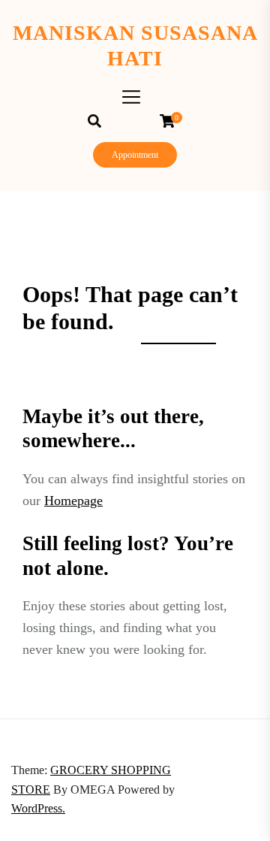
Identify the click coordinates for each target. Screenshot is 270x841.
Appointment (135, 155)
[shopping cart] (171, 121)
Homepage (73, 500)
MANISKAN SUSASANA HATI (135, 45)
